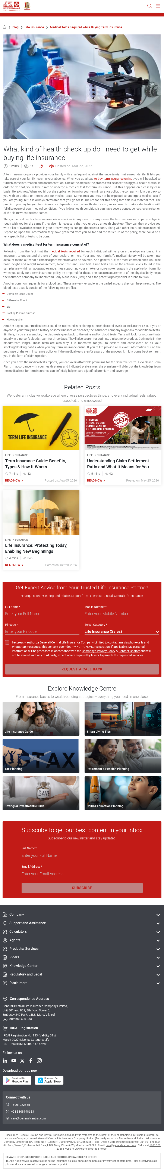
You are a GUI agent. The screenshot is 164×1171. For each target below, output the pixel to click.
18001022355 (20, 1104)
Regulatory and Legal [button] (25, 974)
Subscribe (82, 888)
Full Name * (12, 607)
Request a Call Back (82, 669)
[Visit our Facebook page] (30, 1061)
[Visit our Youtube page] (13, 1061)
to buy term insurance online (113, 178)
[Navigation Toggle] (158, 6)
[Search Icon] (149, 6)
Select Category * (96, 624)
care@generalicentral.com (28, 1118)
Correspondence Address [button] (29, 999)
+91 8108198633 (22, 1111)
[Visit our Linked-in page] (5, 1061)
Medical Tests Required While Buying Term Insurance (86, 27)
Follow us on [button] (12, 1053)
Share (41, 166)
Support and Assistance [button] (27, 923)
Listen (51, 166)
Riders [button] (14, 957)
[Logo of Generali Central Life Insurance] (11, 6)
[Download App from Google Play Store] (17, 1080)
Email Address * (32, 866)
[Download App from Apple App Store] (49, 1080)
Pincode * (11, 624)
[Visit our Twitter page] (22, 1061)
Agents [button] (14, 940)
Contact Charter (129, 651)
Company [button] (16, 914)
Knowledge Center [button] (23, 966)
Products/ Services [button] (23, 949)
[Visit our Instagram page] (39, 1061)
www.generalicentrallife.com (91, 1148)
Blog (17, 27)
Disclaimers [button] (18, 983)
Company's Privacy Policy (98, 651)
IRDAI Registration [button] (24, 1028)
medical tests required (64, 251)
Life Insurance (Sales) (103, 631)
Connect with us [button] (18, 1097)
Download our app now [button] (20, 1071)
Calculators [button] (18, 931)
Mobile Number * (96, 607)
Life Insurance (36, 27)
